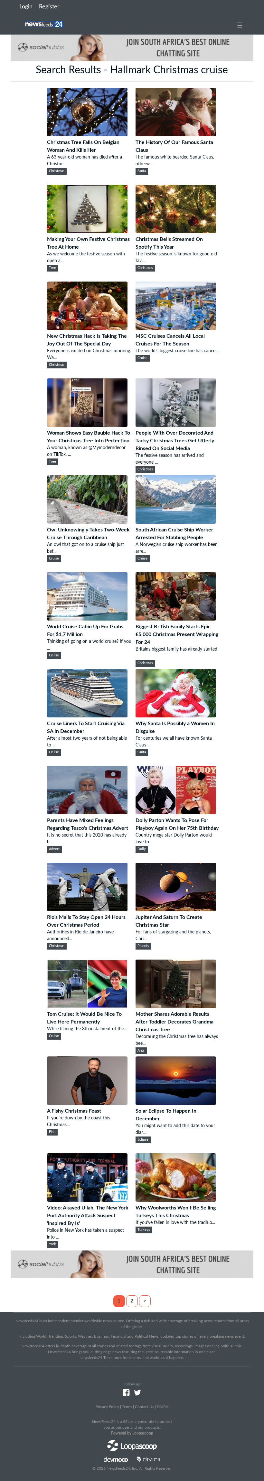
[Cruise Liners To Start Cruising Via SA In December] (87, 715)
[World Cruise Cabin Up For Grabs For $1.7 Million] (87, 619)
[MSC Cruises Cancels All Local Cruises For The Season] (176, 328)
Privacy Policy (107, 1407)
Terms (127, 1407)
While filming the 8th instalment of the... (87, 1029)
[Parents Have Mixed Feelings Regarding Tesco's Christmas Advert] (87, 812)
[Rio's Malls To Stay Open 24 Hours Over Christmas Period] (87, 909)
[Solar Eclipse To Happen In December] (176, 1103)
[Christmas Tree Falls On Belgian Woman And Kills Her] (87, 134)
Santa (141, 171)
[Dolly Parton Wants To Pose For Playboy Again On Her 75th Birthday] (176, 812)
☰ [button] (240, 25)
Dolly (141, 849)
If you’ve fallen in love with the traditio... (175, 1222)
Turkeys (143, 1229)
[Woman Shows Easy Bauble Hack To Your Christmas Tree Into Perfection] (87, 425)
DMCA (162, 1407)
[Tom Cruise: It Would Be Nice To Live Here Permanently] (87, 1006)
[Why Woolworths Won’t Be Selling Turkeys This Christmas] (176, 1200)
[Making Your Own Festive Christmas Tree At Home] (87, 231)
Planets (143, 946)
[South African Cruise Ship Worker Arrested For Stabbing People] (176, 522)
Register (49, 7)
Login (26, 7)
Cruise (142, 358)
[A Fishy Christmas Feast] (87, 1103)
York (52, 1244)
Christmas (56, 171)
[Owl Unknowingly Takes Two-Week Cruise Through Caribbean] (87, 522)
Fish (52, 1132)
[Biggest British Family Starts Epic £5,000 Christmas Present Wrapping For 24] (176, 619)
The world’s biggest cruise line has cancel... (177, 351)
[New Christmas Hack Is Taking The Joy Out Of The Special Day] (87, 328)
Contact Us (144, 1407)
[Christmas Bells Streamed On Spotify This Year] (176, 231)
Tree (52, 268)
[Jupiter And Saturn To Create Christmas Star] (176, 909)
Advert (54, 849)
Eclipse (142, 1139)
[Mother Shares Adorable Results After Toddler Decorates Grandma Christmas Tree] (176, 1006)
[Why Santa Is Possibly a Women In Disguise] (176, 715)
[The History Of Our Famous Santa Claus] (176, 134)
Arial (141, 1050)
